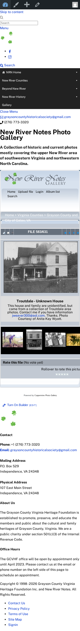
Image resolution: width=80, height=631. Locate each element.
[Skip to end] (77, 232)
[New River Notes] (31, 43)
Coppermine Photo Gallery (45, 395)
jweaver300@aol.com (28, 315)
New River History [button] (13, 96)
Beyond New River (14, 88)
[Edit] (33, 405)
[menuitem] (26, 4)
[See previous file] (68, 232)
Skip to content (11, 12)
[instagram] (9, 57)
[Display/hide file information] (7, 232)
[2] (59, 374)
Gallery (6, 105)
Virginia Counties (30, 215)
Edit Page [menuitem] (37, 4)
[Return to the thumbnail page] (3, 232)
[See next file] (73, 232)
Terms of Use (18, 614)
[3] (62, 374)
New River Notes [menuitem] (5, 4)
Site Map (15, 619)
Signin (13, 625)
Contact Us (16, 603)
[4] (64, 374)
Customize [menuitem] (16, 4)
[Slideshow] (11, 232)
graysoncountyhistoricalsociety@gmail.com (38, 450)
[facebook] (9, 51)
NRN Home (13, 72)
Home (9, 215)
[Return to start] (64, 232)
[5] (67, 374)
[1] (56, 374)
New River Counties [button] (15, 80)
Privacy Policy (19, 609)
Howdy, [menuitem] (74, 4)
